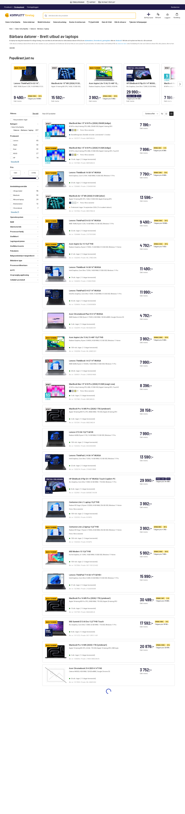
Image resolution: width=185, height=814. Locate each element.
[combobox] (89, 16)
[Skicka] (45, 16)
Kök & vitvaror (120, 22)
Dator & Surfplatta (12, 22)
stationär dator (122, 43)
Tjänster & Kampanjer (138, 22)
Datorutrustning (59, 22)
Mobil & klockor (44, 22)
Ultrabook (118, 40)
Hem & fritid (107, 22)
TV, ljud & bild (93, 22)
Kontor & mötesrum (77, 22)
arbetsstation (89, 40)
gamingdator (106, 40)
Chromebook (98, 40)
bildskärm (63, 45)
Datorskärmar (29, 22)
